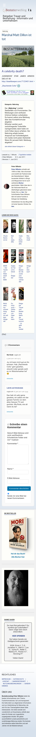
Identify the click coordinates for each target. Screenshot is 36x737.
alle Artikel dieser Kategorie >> (15, 146)
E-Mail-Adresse (13, 478)
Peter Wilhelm (16, 166)
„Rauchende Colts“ (9, 86)
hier (22, 192)
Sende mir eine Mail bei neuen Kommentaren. (16, 497)
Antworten (10, 378)
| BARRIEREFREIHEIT (18, 681)
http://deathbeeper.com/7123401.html (17, 81)
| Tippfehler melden (24, 155)
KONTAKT (5, 681)
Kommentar (12, 443)
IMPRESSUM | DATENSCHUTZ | (14, 679)
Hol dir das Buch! (18, 554)
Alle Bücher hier (18, 557)
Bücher (21, 183)
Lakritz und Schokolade (15, 388)
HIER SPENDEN (18, 636)
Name (10, 469)
